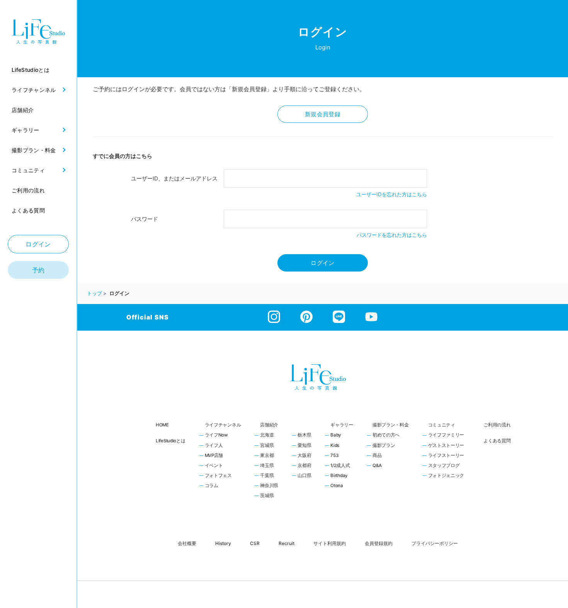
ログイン (38, 244)
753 (334, 455)
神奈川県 (269, 486)
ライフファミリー (446, 435)
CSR (255, 543)
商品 (376, 455)
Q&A (377, 466)
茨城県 (267, 496)
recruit (286, 543)
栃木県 (304, 435)
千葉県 (267, 476)
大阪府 (304, 455)
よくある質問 (496, 440)
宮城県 (267, 445)
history (223, 543)
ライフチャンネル (223, 425)
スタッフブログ (444, 466)
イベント (214, 466)
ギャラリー (341, 425)
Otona (336, 486)
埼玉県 (267, 466)
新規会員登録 (322, 114)
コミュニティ (441, 425)
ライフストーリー (446, 455)
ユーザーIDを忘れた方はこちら (391, 194)
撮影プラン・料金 (390, 425)
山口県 (304, 476)
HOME (162, 425)
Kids (334, 445)
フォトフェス (218, 476)
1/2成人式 (340, 466)
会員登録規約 (379, 543)
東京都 (267, 455)
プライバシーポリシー (435, 543)
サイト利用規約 (329, 543)
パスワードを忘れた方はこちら (392, 235)
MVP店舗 (214, 455)
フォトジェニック (446, 476)
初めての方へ (386, 435)
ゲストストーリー (446, 445)
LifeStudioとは (170, 440)
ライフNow (216, 435)
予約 (38, 270)
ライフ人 (214, 445)
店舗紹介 (269, 425)
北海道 (267, 435)
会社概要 (187, 543)
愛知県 (304, 445)
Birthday (339, 476)
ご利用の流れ (496, 425)
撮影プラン (383, 445)
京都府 (304, 466)
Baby (335, 435)
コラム (211, 486)
